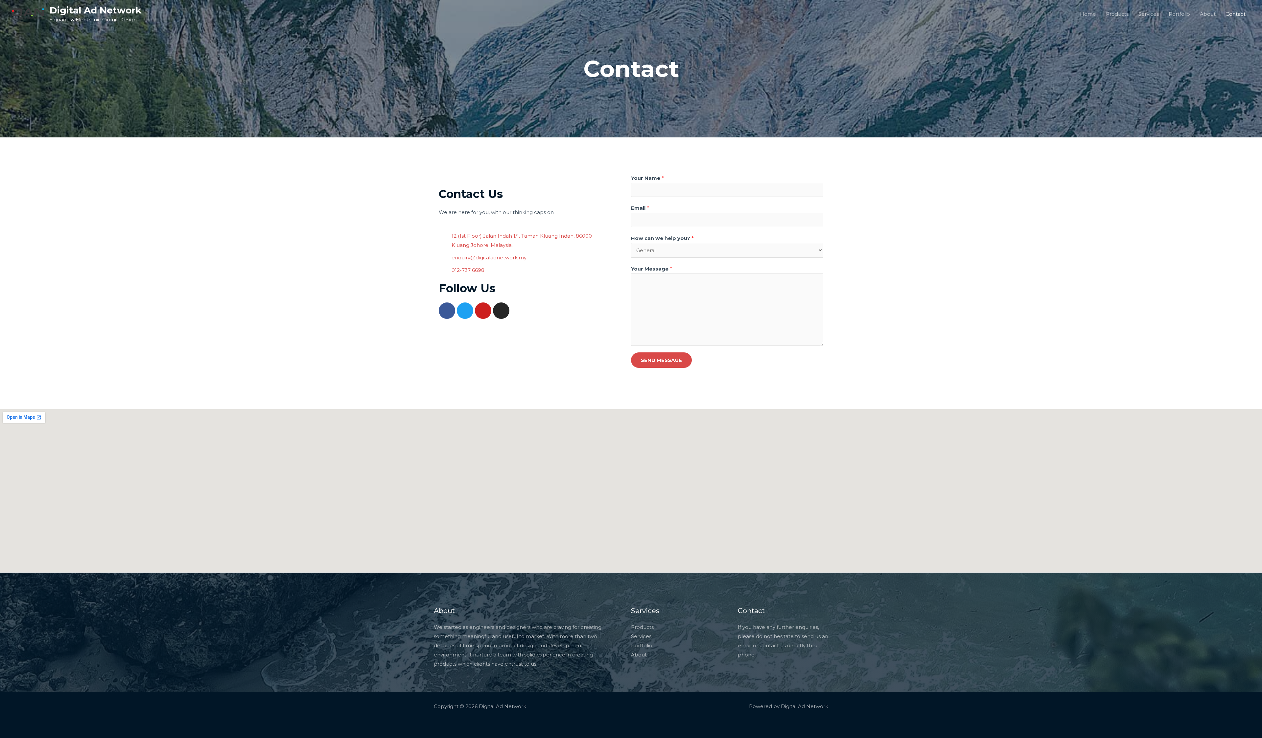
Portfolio (1179, 14)
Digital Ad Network (95, 10)
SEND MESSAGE (661, 360)
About (1208, 14)
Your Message (651, 269)
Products (1117, 14)
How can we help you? (662, 238)
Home (1088, 14)
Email (640, 208)
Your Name (647, 178)
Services (1148, 14)
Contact (1236, 14)
